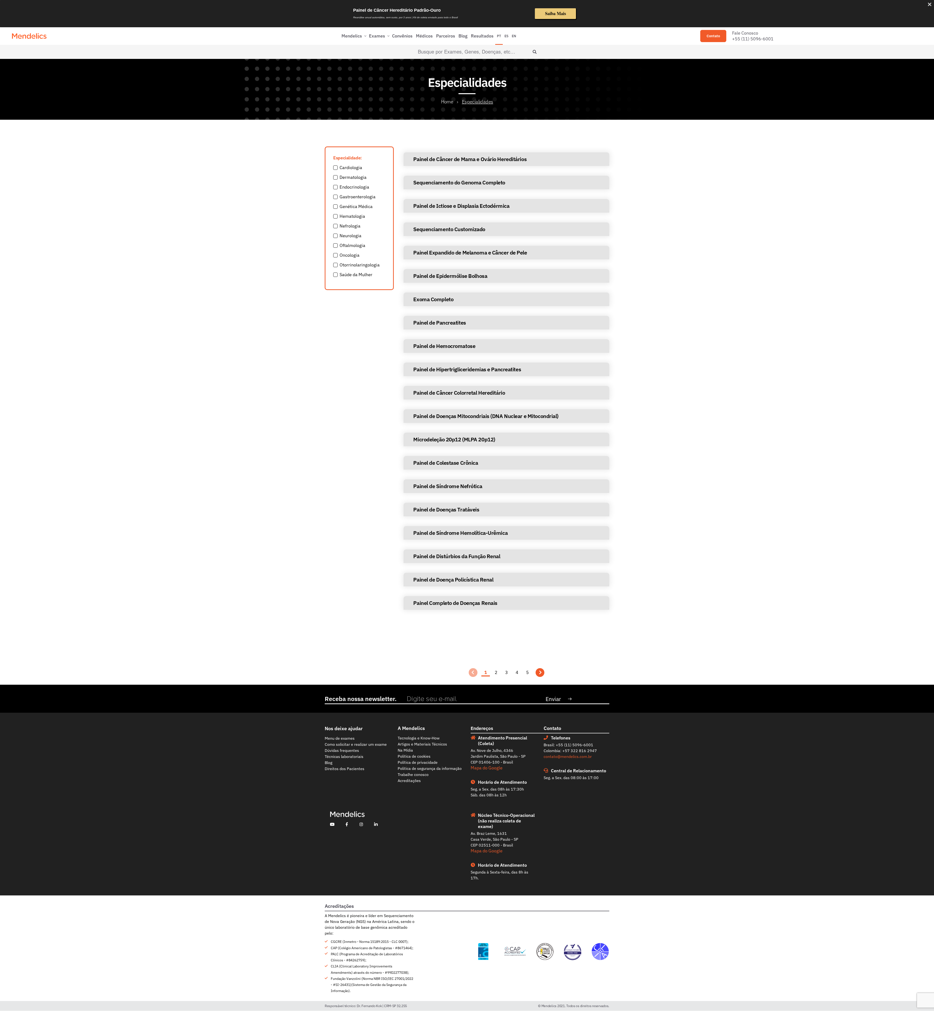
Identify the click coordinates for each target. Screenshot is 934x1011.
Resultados (482, 36)
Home (447, 101)
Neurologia (350, 235)
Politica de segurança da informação (430, 768)
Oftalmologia (352, 245)
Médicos (424, 36)
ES (506, 36)
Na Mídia (405, 750)
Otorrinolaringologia (360, 265)
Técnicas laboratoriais (344, 756)
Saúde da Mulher (356, 274)
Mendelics (351, 36)
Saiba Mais (555, 13)
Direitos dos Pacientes (344, 768)
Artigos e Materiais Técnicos (422, 744)
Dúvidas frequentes (342, 750)
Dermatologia (353, 177)
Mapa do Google (487, 768)
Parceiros (445, 36)
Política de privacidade (418, 762)
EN (514, 36)
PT (499, 36)
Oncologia (349, 255)
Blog (462, 36)
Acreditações (409, 780)
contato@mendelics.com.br (568, 756)
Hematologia (352, 216)
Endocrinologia (354, 187)
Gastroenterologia (358, 197)
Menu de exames (340, 738)
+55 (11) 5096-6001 (752, 39)
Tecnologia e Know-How (419, 738)
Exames (377, 36)
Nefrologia (350, 226)
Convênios (402, 36)
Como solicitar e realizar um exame (356, 744)
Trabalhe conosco (413, 774)
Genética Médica (356, 206)
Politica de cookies (414, 756)
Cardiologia (351, 167)
